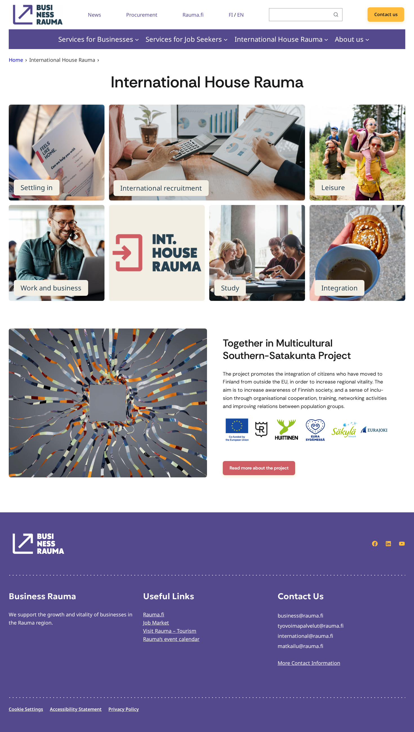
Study (230, 287)
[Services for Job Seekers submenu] (226, 39)
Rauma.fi (193, 14)
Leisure (333, 187)
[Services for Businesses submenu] (137, 39)
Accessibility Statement (76, 709)
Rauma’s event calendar (171, 639)
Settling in (37, 187)
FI (231, 14)
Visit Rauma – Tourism (169, 630)
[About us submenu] (367, 39)
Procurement (141, 14)
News (94, 14)
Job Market (156, 622)
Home (16, 59)
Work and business (51, 287)
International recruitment (161, 188)
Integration (339, 287)
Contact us (386, 14)
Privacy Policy (123, 709)
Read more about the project (259, 468)
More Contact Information (309, 663)
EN (240, 14)
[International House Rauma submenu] (326, 39)
